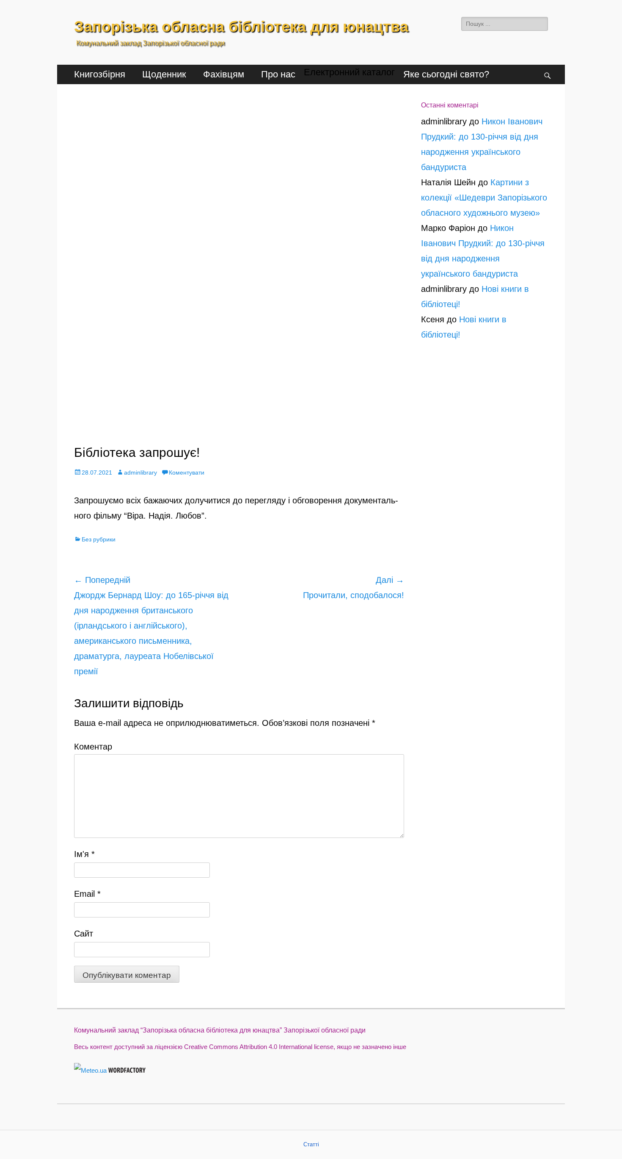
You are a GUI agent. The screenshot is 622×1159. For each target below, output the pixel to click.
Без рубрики (99, 539)
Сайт (83, 933)
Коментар (93, 746)
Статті (311, 1144)
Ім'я (84, 854)
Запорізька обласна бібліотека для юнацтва (241, 26)
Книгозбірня (99, 74)
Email (87, 893)
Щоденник (164, 74)
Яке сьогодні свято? (446, 74)
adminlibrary (140, 472)
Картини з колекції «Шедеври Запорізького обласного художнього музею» (484, 197)
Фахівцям (223, 74)
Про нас (278, 74)
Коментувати (186, 472)
